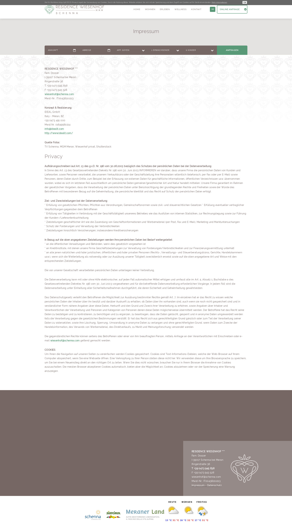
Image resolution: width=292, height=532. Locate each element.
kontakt (196, 9)
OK (245, 3)
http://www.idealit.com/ (59, 133)
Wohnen (150, 9)
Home (136, 9)
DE (213, 9)
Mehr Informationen (219, 2)
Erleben (165, 9)
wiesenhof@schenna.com (59, 94)
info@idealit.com (54, 128)
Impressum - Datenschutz (207, 485)
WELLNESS (180, 9)
